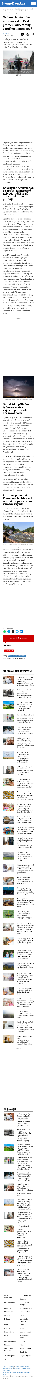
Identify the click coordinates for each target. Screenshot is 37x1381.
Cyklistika (23, 1352)
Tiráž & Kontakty (8, 1367)
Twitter (23, 1369)
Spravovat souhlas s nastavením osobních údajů (16, 1373)
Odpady (7, 1315)
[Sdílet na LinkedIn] (21, 631)
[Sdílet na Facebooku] (28, 34)
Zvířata (7, 1319)
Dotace (22, 1341)
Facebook (17, 1369)
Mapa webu (6, 1370)
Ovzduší (7, 1328)
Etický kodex (19, 1367)
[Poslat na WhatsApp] (22, 34)
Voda (22, 1325)
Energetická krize (24, 1336)
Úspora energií (25, 1332)
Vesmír (7, 1359)
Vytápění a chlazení (24, 1320)
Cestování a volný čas (8, 1349)
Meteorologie (22, 656)
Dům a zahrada (25, 1295)
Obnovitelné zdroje (24, 1303)
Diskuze (9, 645)
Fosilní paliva (25, 1312)
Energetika (8, 1308)
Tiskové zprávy (9, 1355)
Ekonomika (8, 1312)
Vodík (22, 1328)
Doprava (23, 1299)
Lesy (6, 1325)
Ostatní (23, 1315)
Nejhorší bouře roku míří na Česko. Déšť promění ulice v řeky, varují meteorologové (18, 11)
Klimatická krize (26, 1308)
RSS (28, 1369)
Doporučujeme (25, 1355)
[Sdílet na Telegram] (17, 631)
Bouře (10, 656)
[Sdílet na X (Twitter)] (33, 34)
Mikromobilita (25, 1348)
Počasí (15, 656)
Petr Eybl (6, 34)
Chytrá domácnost (20, 9)
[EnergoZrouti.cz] (13, 3)
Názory (22, 1345)
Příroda (7, 1345)
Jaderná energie (10, 1341)
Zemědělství (9, 1332)
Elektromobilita (10, 1302)
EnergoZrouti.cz (8, 9)
